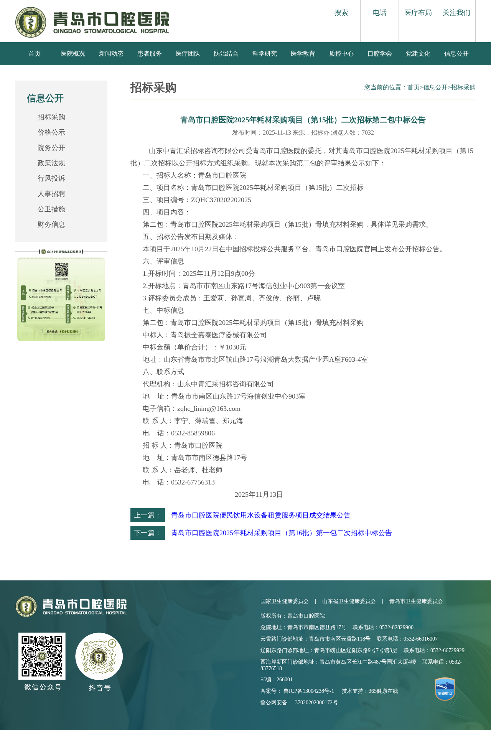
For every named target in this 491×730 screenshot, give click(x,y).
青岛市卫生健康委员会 (416, 601)
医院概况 (73, 53)
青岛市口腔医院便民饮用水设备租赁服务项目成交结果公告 (261, 515)
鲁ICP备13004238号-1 (308, 691)
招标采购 (51, 117)
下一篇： (147, 533)
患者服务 (149, 53)
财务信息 (51, 224)
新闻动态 (111, 53)
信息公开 (456, 53)
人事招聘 (51, 194)
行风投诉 (51, 178)
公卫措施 (51, 209)
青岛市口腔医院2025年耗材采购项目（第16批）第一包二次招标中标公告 (281, 533)
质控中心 (341, 53)
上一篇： (147, 515)
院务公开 (51, 148)
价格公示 (51, 132)
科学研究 (264, 53)
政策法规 (51, 163)
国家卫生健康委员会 (284, 601)
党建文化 (418, 53)
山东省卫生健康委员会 (349, 601)
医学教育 (303, 53)
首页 (34, 53)
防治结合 (226, 53)
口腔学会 (379, 53)
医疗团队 (188, 53)
